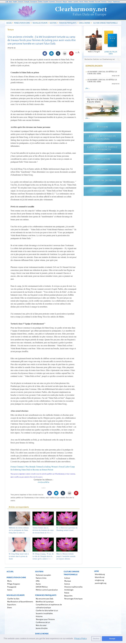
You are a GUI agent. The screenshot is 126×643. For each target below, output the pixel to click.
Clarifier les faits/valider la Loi (47, 610)
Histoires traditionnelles (73, 587)
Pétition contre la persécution (47, 590)
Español (45, 1)
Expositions (11, 604)
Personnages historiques (73, 599)
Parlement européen (43, 575)
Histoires (39, 616)
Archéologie (68, 590)
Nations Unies (41, 578)
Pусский (97, 1)
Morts (9, 581)
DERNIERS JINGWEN (94, 66)
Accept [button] (112, 639)
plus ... (88, 88)
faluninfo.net (99, 577)
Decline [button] (96, 639)
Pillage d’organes (13, 584)
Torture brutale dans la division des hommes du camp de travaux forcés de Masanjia (43, 530)
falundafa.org (100, 574)
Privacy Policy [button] (80, 638)
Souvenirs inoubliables (44, 613)
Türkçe (110, 1)
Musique (67, 581)
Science (67, 584)
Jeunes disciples (42, 628)
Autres (9, 590)
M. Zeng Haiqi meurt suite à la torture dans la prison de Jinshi (19, 556)
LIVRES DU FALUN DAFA (110, 53)
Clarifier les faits (13, 599)
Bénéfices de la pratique (45, 602)
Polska (86, 1)
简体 (10, 1)
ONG (37, 581)
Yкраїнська (116, 1)
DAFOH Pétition (42, 587)
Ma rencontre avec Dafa (44, 599)
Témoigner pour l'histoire (45, 619)
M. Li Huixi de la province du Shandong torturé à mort (66, 528)
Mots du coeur (41, 625)
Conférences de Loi (43, 622)
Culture (67, 578)
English (15, 1)
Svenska (104, 1)
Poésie (66, 593)
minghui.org (99, 580)
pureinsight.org (100, 583)
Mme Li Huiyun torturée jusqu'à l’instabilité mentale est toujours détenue (65, 556)
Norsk (81, 1)
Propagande (11, 587)
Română (91, 1)
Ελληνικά (59, 1)
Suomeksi (52, 1)
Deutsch (20, 1)
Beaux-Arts (68, 596)
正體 (6, 1)
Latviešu (75, 1)
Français (26, 1)
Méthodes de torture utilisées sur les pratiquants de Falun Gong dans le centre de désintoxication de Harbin (19, 531)
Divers (9, 607)
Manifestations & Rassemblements (20, 602)
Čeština (40, 1)
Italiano (70, 1)
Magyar (65, 1)
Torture (11, 29)
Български (33, 1)
